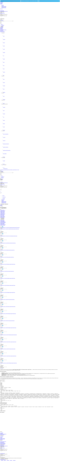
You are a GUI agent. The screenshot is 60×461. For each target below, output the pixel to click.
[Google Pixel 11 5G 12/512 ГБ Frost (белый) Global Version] (0, 255)
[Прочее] (4, 156)
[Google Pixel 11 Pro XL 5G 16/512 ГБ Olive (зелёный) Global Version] (0, 340)
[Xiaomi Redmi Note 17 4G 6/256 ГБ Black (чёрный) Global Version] (0, 241)
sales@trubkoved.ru (2, 13)
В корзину (2, 253)
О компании (1, 436)
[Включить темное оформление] (1, 19)
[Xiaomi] (4, 45)
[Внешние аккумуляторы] (4, 143)
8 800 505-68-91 (2, 10)
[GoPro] (4, 163)
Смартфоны (1, 432)
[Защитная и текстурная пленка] (4, 149)
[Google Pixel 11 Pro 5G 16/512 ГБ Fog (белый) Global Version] (0, 319)
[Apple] (4, 35)
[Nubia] (4, 61)
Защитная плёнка (2, 434)
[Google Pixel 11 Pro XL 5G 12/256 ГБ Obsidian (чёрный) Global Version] (0, 361)
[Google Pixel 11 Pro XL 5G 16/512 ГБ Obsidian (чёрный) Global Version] (0, 333)
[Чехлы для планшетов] (4, 133)
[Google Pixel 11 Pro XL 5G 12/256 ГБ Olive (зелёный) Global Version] (0, 354)
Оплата (2, 5)
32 (2, 368)
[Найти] (0, 22)
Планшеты (1, 433)
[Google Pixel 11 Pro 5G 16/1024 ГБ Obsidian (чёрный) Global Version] (0, 326)
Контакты (1, 439)
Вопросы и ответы (4, 7)
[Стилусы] (4, 136)
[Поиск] (0, 23)
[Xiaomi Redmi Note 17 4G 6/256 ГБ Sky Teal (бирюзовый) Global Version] (0, 234)
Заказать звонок (2, 183)
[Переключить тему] (0, 179)
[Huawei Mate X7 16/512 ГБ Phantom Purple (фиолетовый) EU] (0, 248)
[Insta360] (4, 160)
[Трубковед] (1, 20)
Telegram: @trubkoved (2, 443)
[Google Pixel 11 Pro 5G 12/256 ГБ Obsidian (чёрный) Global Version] (0, 312)
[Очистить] (12, 172)
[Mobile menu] (0, 178)
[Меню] (0, 170)
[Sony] (4, 74)
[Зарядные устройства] (4, 146)
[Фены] (4, 167)
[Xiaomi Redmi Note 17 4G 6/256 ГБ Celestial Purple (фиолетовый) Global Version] (10, 227)
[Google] (4, 48)
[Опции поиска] (0, 21)
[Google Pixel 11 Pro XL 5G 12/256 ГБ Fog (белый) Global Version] (0, 347)
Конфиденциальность (2, 459)
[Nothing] (4, 71)
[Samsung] (4, 38)
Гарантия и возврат (4, 6)
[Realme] (4, 58)
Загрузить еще (2, 367)
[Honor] (4, 88)
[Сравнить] (1, 226)
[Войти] (0, 190)
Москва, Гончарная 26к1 (3, 441)
